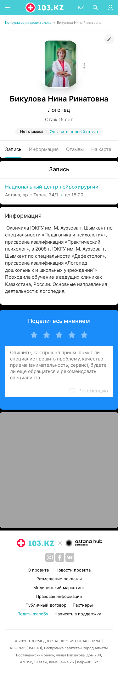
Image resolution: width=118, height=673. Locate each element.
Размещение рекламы (59, 578)
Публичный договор (45, 605)
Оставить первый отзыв (74, 131)
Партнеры (83, 605)
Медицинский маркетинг (59, 587)
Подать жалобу (32, 613)
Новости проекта (73, 569)
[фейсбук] (59, 557)
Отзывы (75, 149)
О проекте (38, 569)
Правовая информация (59, 596)
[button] (88, 391)
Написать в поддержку (77, 613)
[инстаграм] (49, 557)
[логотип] (45, 7)
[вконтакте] (69, 557)
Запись (13, 149)
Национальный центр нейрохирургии (51, 187)
